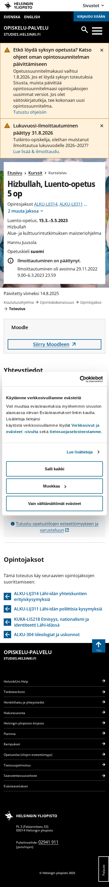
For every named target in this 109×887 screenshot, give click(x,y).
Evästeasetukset (16, 786)
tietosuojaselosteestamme (75, 431)
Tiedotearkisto (14, 692)
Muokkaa (51, 486)
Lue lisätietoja (80, 452)
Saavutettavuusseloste (20, 775)
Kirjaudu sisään (91, 16)
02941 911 (48, 842)
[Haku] (84, 29)
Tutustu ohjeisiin (30, 112)
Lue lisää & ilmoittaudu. (36, 151)
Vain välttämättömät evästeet (54, 503)
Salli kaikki (54, 468)
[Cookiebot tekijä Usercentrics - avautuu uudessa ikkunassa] (80, 379)
